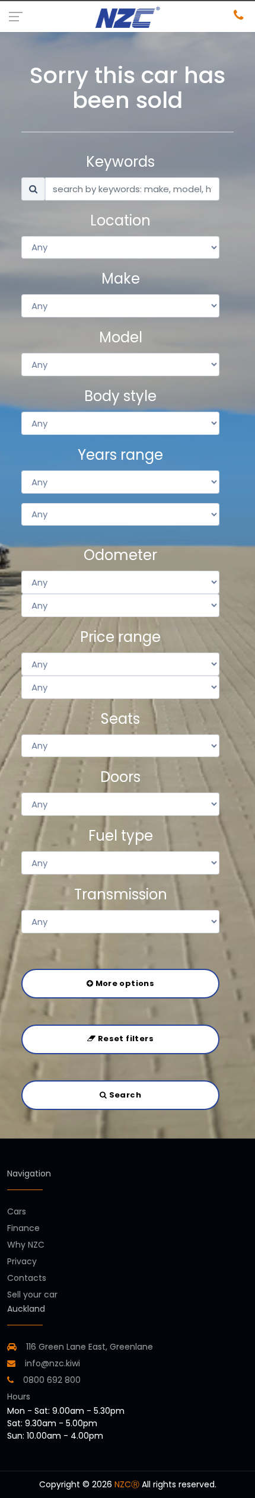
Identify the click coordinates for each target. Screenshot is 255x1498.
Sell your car (32, 1294)
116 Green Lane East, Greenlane (89, 1347)
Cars (16, 1211)
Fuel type (120, 835)
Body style (120, 396)
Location (120, 220)
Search (124, 1095)
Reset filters (124, 1038)
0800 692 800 (51, 1380)
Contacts (26, 1278)
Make (120, 278)
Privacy (22, 1261)
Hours (18, 1396)
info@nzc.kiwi (51, 1363)
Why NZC (25, 1245)
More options (123, 983)
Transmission (120, 894)
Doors (120, 777)
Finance (23, 1228)
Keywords (120, 161)
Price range (120, 637)
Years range (120, 455)
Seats (120, 719)
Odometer (120, 555)
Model (120, 337)
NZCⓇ (126, 1484)
